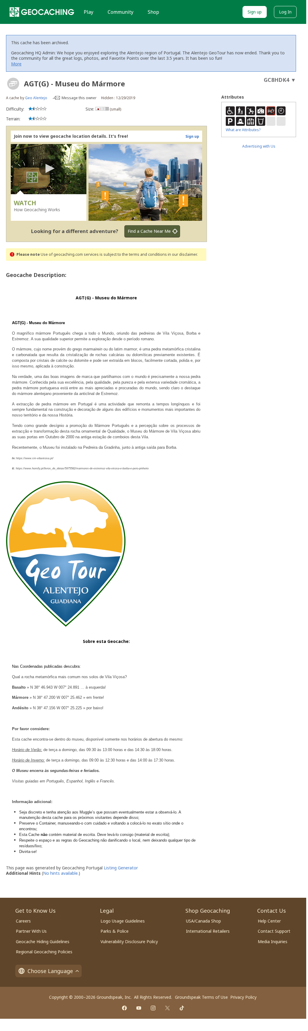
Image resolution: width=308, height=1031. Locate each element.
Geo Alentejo (36, 97)
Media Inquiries (272, 941)
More (16, 64)
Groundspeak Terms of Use (201, 997)
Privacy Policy (243, 997)
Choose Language (50, 971)
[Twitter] (167, 1008)
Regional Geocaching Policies (44, 952)
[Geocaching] (42, 12)
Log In (285, 12)
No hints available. (61, 873)
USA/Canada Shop (203, 921)
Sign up (255, 12)
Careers (23, 921)
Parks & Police (114, 931)
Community (120, 12)
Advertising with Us (258, 146)
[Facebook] (124, 1008)
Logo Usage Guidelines (122, 921)
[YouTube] (138, 1008)
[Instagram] (153, 1008)
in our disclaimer (182, 254)
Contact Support (274, 931)
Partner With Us (31, 931)
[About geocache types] (13, 83)
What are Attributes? (243, 129)
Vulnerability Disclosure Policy (129, 941)
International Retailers (208, 931)
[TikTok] (181, 1008)
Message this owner (79, 97)
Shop (153, 12)
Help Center (269, 921)
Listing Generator (121, 868)
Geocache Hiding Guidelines (42, 941)
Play (88, 12)
